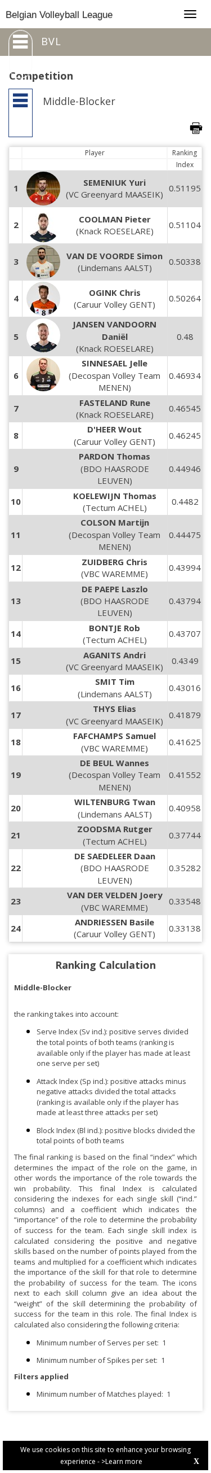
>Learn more (121, 1461)
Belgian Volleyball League (59, 15)
